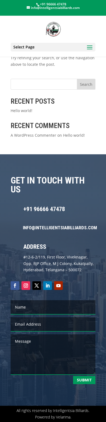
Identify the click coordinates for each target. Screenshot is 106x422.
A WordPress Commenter (33, 135)
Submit (84, 379)
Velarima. (63, 417)
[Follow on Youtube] (58, 285)
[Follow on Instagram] (25, 285)
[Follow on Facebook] (15, 285)
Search (86, 84)
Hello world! (21, 110)
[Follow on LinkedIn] (47, 285)
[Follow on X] (36, 285)
